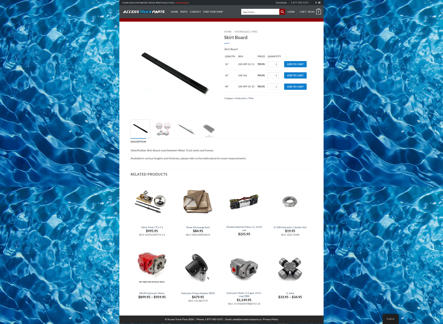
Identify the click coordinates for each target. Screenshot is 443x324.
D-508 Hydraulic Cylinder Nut (290, 227)
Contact (195, 11)
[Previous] (137, 73)
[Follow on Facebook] (316, 3)
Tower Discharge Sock (198, 227)
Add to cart (295, 64)
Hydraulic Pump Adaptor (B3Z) (198, 293)
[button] (291, 12)
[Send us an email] (319, 3)
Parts (183, 11)
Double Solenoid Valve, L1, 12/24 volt (244, 228)
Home (174, 11)
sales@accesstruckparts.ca (247, 319)
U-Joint (290, 293)
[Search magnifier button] (282, 12)
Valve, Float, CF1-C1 (152, 227)
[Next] (213, 73)
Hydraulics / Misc (246, 31)
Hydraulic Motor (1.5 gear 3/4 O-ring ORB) (244, 294)
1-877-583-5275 (300, 2)
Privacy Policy (270, 319)
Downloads (281, 2)
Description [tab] (138, 141)
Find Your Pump (213, 11)
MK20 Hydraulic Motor (152, 293)
